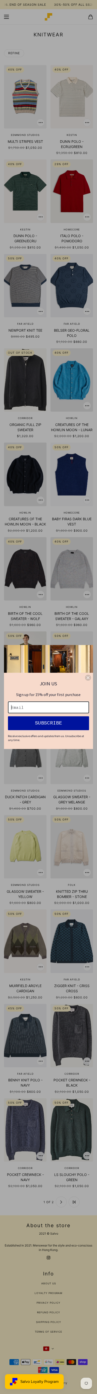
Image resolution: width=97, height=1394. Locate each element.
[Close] (88, 678)
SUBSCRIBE (48, 723)
